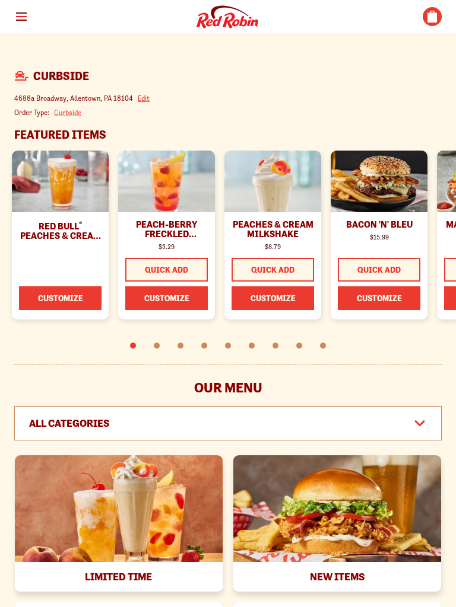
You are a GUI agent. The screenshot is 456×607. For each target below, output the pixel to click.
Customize (60, 298)
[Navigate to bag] (432, 16)
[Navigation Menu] (21, 16)
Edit (144, 98)
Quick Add (166, 269)
